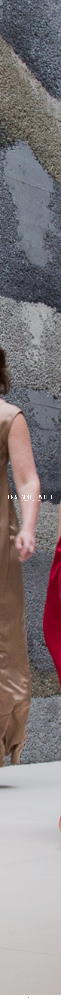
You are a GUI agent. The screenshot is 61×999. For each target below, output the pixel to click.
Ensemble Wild (30, 497)
